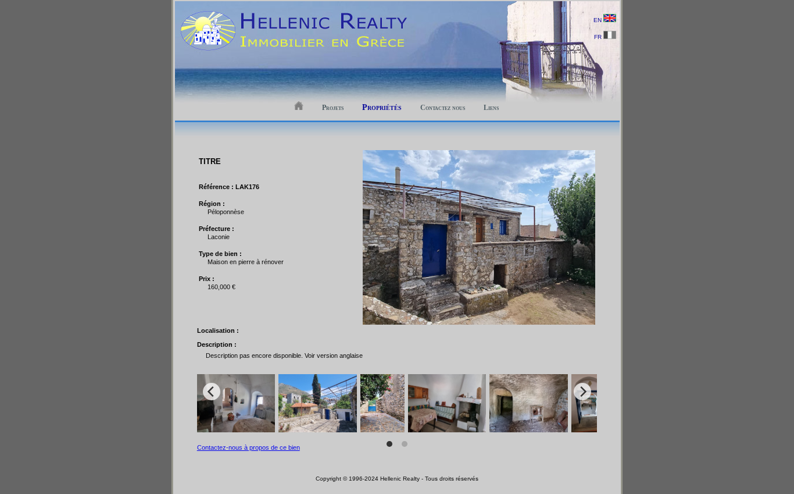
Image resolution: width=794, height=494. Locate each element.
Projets (333, 108)
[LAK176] (479, 322)
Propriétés (382, 107)
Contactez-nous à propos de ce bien (248, 447)
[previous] (211, 391)
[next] (582, 391)
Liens (491, 108)
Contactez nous (442, 108)
